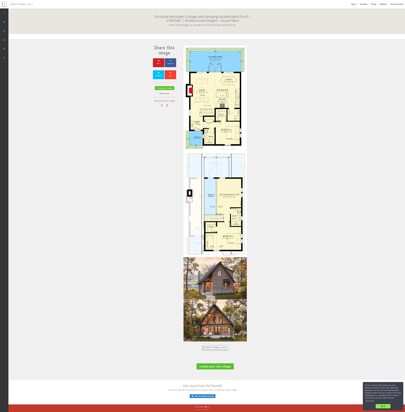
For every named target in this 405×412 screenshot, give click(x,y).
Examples (363, 4)
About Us (198, 409)
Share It (170, 63)
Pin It (159, 63)
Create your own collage (215, 366)
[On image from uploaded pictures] (4, 40)
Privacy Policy (205, 409)
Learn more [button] (369, 401)
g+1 (170, 75)
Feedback (383, 4)
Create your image (164, 88)
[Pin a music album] (4, 57)
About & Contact (396, 4)
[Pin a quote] (4, 49)
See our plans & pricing (203, 396)
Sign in (353, 4)
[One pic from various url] (4, 22)
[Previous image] (167, 106)
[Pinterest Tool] (21, 4)
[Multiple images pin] (4, 13)
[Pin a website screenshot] (4, 31)
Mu (209, 407)
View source (164, 93)
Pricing (373, 4)
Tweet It (158, 75)
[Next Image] (161, 106)
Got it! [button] (383, 406)
